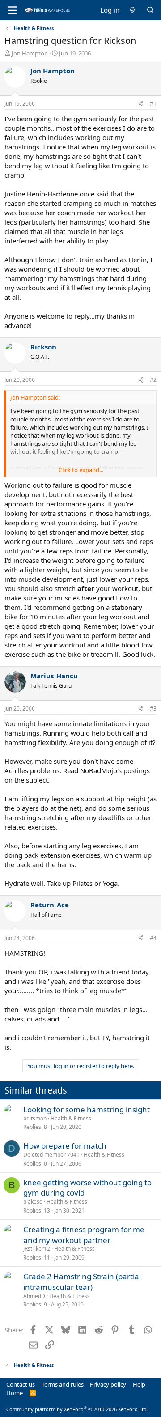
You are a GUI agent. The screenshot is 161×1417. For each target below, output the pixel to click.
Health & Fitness (71, 1118)
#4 (153, 938)
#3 (153, 708)
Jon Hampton (30, 53)
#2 (153, 379)
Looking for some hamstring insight (86, 1109)
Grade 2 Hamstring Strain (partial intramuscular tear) (82, 1281)
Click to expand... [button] (81, 470)
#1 (153, 103)
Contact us (20, 1384)
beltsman (35, 1118)
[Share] (141, 104)
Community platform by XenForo (77, 1409)
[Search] (150, 10)
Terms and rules (63, 1384)
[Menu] (12, 10)
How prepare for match (64, 1145)
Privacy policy (108, 1384)
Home (14, 1393)
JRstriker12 (36, 1248)
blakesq (32, 1201)
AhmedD (34, 1296)
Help (139, 1384)
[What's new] (132, 10)
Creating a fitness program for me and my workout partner (83, 1234)
